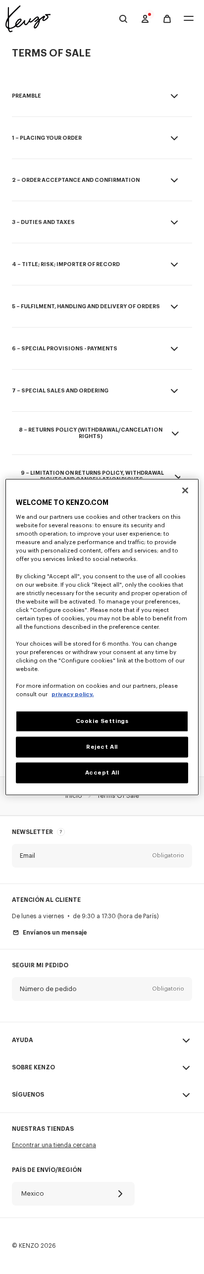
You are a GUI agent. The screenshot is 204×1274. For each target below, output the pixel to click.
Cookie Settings (102, 721)
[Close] (185, 490)
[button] (102, 856)
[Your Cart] (167, 19)
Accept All (102, 772)
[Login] (145, 19)
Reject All (102, 747)
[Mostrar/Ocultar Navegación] (189, 19)
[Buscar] (123, 19)
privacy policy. (72, 694)
